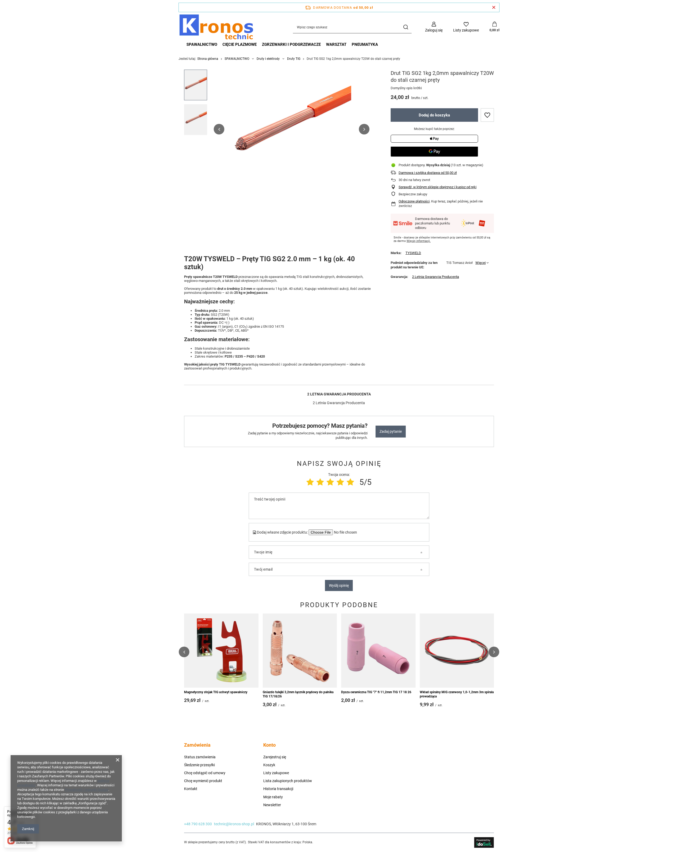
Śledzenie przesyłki (199, 765)
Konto (269, 745)
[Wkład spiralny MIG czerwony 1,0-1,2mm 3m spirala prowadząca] (457, 651)
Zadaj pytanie (391, 431)
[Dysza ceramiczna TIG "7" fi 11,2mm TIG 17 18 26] (378, 651)
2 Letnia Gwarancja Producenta (435, 277)
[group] (291, 129)
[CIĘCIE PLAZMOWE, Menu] (259, 44)
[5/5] (350, 482)
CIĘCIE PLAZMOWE (239, 44)
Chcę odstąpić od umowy (204, 773)
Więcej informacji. (419, 241)
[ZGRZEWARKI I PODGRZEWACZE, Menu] (323, 44)
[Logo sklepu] (216, 27)
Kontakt (190, 789)
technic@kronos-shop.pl (234, 824)
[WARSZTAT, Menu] (349, 44)
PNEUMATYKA (365, 44)
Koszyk (269, 765)
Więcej (480, 263)
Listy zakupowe (276, 773)
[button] (219, 129)
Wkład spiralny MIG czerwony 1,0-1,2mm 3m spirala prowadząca (457, 694)
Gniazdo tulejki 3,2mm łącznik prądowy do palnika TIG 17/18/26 (298, 694)
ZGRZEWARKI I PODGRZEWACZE (291, 44)
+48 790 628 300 (198, 824)
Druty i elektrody (268, 59)
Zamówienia (197, 745)
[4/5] (340, 482)
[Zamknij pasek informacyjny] (493, 7)
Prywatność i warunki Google (86, 790)
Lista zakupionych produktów (287, 781)
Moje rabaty (273, 797)
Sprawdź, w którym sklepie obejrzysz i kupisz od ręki (437, 187)
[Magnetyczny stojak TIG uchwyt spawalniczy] (221, 651)
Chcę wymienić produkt (203, 781)
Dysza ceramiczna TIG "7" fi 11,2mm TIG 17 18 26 (376, 692)
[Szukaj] (406, 27)
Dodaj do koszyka (434, 115)
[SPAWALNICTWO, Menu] (219, 44)
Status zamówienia (200, 757)
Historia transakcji (278, 789)
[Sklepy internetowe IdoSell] (484, 842)
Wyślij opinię (339, 585)
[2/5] (320, 482)
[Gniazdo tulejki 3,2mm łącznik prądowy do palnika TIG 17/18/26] (300, 651)
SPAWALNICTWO (201, 44)
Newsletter (272, 805)
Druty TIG (293, 59)
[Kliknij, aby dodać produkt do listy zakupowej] (487, 115)
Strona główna (207, 59)
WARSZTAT (336, 44)
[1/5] (310, 482)
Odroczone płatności (414, 201)
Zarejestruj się (274, 757)
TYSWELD (413, 253)
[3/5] (330, 482)
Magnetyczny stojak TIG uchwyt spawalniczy (215, 692)
